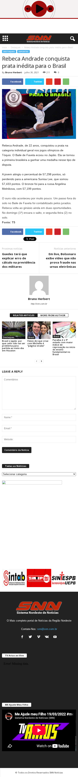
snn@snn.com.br (47, 629)
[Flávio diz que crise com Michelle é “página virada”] (39, 330)
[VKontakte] (48, 637)
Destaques (9, 51)
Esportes (23, 51)
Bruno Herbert (13, 72)
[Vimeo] (39, 637)
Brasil (31, 337)
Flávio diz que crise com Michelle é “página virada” (37, 343)
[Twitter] (31, 637)
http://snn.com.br (39, 304)
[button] (71, 38)
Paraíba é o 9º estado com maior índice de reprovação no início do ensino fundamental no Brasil (64, 347)
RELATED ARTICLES (23, 315)
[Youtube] (55, 637)
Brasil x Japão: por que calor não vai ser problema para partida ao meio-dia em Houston (13, 345)
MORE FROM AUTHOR (52, 315)
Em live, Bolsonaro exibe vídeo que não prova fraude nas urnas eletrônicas (61, 260)
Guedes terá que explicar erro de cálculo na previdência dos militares (18, 260)
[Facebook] (23, 637)
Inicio (4, 47)
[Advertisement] (39, 27)
